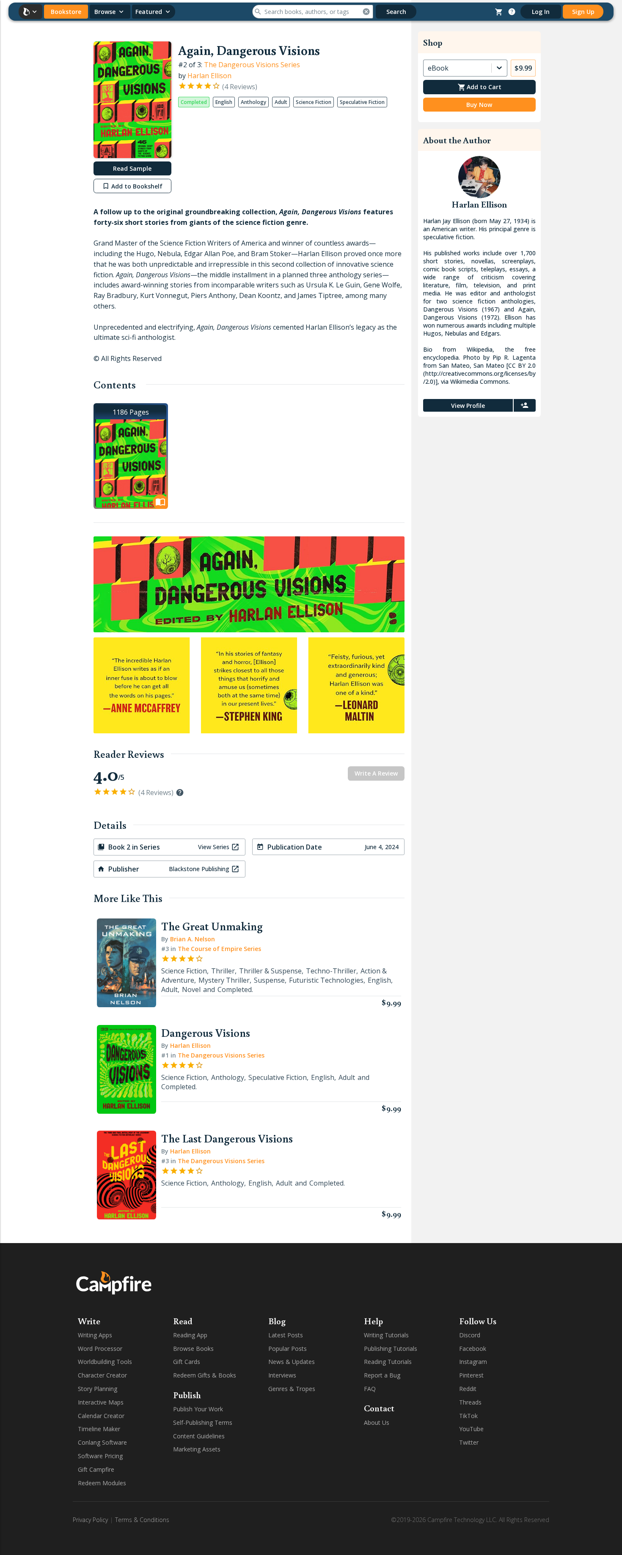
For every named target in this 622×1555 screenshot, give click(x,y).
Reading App (190, 1335)
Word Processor (100, 1349)
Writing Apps (95, 1335)
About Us (376, 1422)
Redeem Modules (102, 1483)
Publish (187, 1395)
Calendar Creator (101, 1416)
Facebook (472, 1349)
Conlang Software (102, 1442)
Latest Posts (285, 1335)
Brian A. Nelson (192, 939)
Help (373, 1321)
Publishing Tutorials (390, 1349)
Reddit (467, 1389)
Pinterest (471, 1375)
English (379, 980)
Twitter (469, 1442)
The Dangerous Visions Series (252, 64)
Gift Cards (186, 1362)
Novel (191, 989)
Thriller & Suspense (270, 971)
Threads (470, 1402)
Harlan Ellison (209, 75)
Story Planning (97, 1389)
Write (89, 1321)
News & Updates (291, 1362)
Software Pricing (100, 1456)
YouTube (471, 1429)
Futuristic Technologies (326, 980)
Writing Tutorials (386, 1335)
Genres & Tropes (291, 1389)
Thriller (223, 971)
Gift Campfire (96, 1469)
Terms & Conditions (142, 1520)
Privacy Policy (90, 1520)
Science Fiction (184, 971)
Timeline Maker (99, 1429)
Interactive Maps (101, 1402)
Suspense (269, 980)
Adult (169, 989)
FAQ (370, 1389)
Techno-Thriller (331, 971)
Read (183, 1321)
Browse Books (193, 1349)
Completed (234, 989)
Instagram (473, 1362)
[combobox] (428, 68)
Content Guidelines (199, 1436)
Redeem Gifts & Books (204, 1375)
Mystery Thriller (224, 980)
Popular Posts (287, 1349)
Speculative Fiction (277, 1077)
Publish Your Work (198, 1409)
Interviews (282, 1375)
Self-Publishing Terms (202, 1422)
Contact (379, 1408)
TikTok (468, 1416)
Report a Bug (382, 1375)
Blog (277, 1321)
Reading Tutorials (388, 1362)
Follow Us (477, 1321)
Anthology (227, 1077)
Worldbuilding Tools (105, 1362)
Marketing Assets (196, 1449)
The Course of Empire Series (219, 949)
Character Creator (102, 1375)
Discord (469, 1335)
